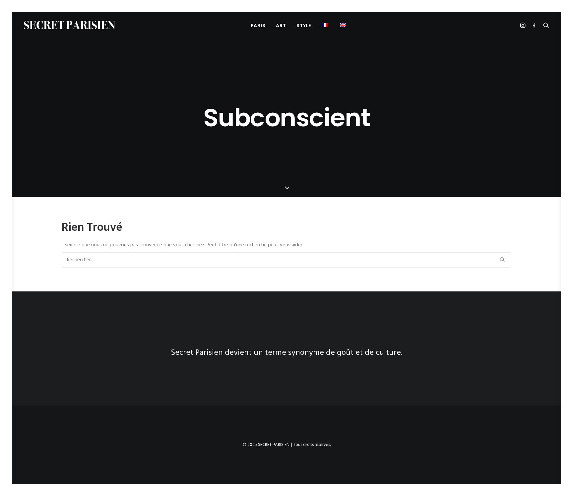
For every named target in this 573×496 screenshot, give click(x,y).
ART (281, 25)
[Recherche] (286, 260)
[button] (325, 25)
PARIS (258, 25)
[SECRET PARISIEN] (69, 25)
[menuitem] (258, 25)
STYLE (303, 25)
